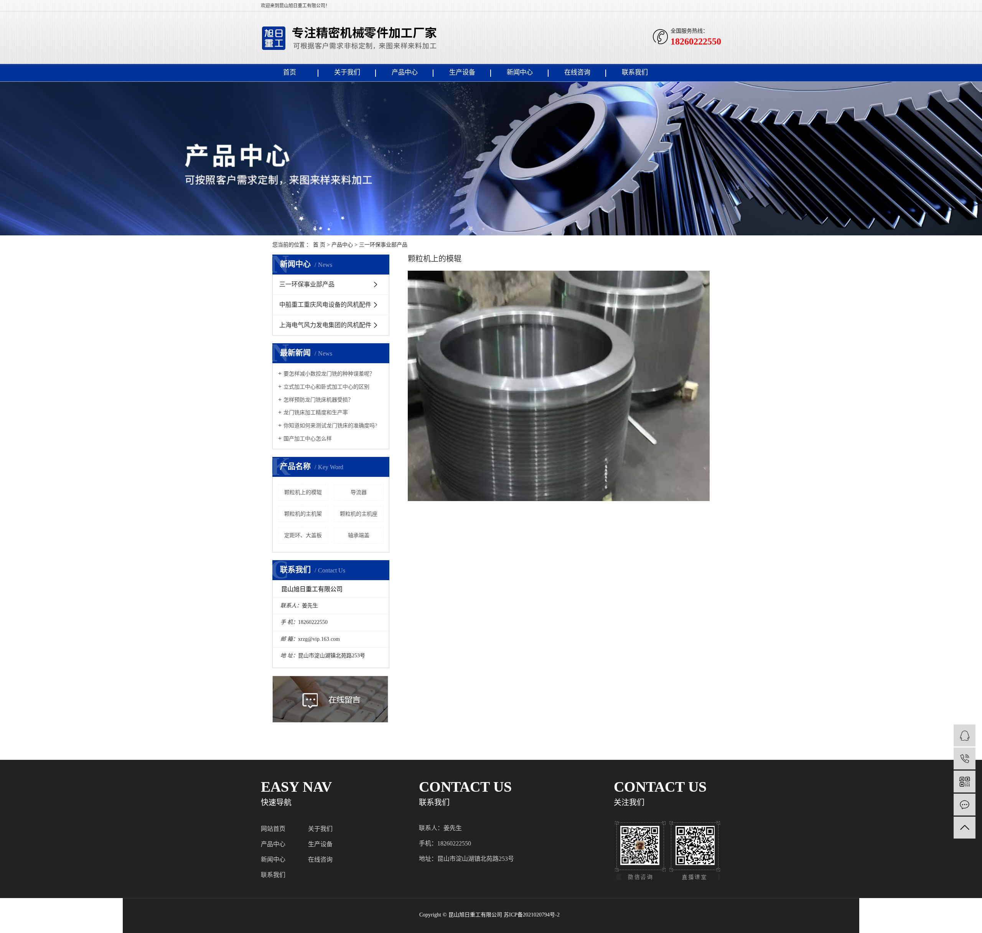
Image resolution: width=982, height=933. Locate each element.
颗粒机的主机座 (358, 514)
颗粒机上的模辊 (303, 492)
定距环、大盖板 (303, 535)
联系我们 (635, 72)
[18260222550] (964, 758)
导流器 (359, 492)
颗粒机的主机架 (303, 514)
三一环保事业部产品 (383, 245)
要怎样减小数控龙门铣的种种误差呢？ (329, 374)
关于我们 (347, 72)
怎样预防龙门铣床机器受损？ (318, 400)
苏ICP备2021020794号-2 (532, 915)
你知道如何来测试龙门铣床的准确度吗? (330, 425)
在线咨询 (577, 72)
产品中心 (405, 72)
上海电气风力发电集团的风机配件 (325, 325)
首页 (289, 72)
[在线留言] (964, 805)
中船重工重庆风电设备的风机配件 (325, 304)
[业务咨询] (964, 735)
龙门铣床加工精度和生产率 (315, 412)
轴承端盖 (358, 535)
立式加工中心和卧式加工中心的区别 (326, 387)
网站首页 (273, 828)
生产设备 (462, 72)
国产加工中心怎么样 (307, 439)
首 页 (319, 245)
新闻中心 (520, 72)
